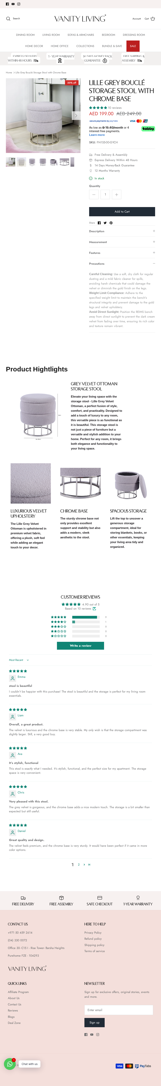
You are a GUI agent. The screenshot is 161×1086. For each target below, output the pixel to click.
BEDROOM (108, 35)
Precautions (96, 264)
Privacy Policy (93, 932)
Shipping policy (94, 945)
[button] (98, 108)
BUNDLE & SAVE (112, 46)
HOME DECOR (34, 46)
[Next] (76, 115)
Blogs (11, 1017)
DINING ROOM (25, 35)
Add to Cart (122, 211)
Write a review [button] (80, 645)
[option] (43, 115)
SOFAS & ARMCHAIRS (81, 35)
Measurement (98, 242)
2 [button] (79, 864)
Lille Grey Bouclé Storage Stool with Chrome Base (41, 72)
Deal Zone (14, 1023)
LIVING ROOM (51, 35)
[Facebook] (7, 4)
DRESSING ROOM (134, 35)
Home (9, 72)
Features (94, 253)
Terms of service (94, 951)
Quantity (94, 186)
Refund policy (93, 939)
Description (96, 231)
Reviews (13, 1010)
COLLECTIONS (85, 46)
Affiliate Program (18, 992)
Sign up (95, 1022)
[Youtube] (13, 4)
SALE (133, 46)
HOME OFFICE (60, 46)
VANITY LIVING (25, 1065)
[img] (18, 671)
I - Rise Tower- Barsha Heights (45, 948)
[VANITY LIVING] (80, 18)
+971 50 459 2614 (20, 932)
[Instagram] (18, 4)
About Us (13, 998)
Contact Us (14, 1004)
